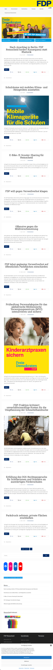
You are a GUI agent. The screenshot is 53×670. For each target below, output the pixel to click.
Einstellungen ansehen (26, 665)
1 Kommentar (30, 160)
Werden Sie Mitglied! (40, 40)
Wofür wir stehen (6, 40)
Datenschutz (21, 668)
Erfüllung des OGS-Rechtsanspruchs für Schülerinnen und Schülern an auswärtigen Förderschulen (26, 479)
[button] (51, 645)
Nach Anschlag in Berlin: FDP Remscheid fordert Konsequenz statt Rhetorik (26, 49)
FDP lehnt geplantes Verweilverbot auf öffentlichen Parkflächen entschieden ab (26, 267)
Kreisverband (14, 9)
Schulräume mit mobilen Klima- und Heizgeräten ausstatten (26, 88)
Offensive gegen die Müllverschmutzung (26, 227)
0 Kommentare (30, 55)
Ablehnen (26, 661)
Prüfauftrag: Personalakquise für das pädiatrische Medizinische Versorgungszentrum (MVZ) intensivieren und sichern (26, 308)
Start (6, 9)
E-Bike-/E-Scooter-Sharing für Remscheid (26, 156)
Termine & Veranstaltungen (25, 40)
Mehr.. (6, 69)
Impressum (32, 668)
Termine (33, 9)
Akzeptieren (26, 657)
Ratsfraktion (24, 9)
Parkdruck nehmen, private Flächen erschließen (26, 516)
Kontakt (41, 9)
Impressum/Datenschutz (10, 12)
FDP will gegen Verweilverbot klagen (26, 191)
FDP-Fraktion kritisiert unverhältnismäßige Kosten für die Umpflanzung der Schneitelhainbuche (26, 407)
